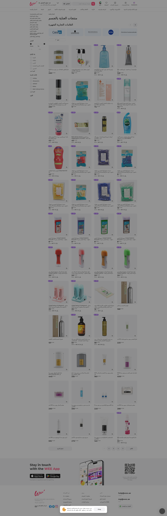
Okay (99, 509)
